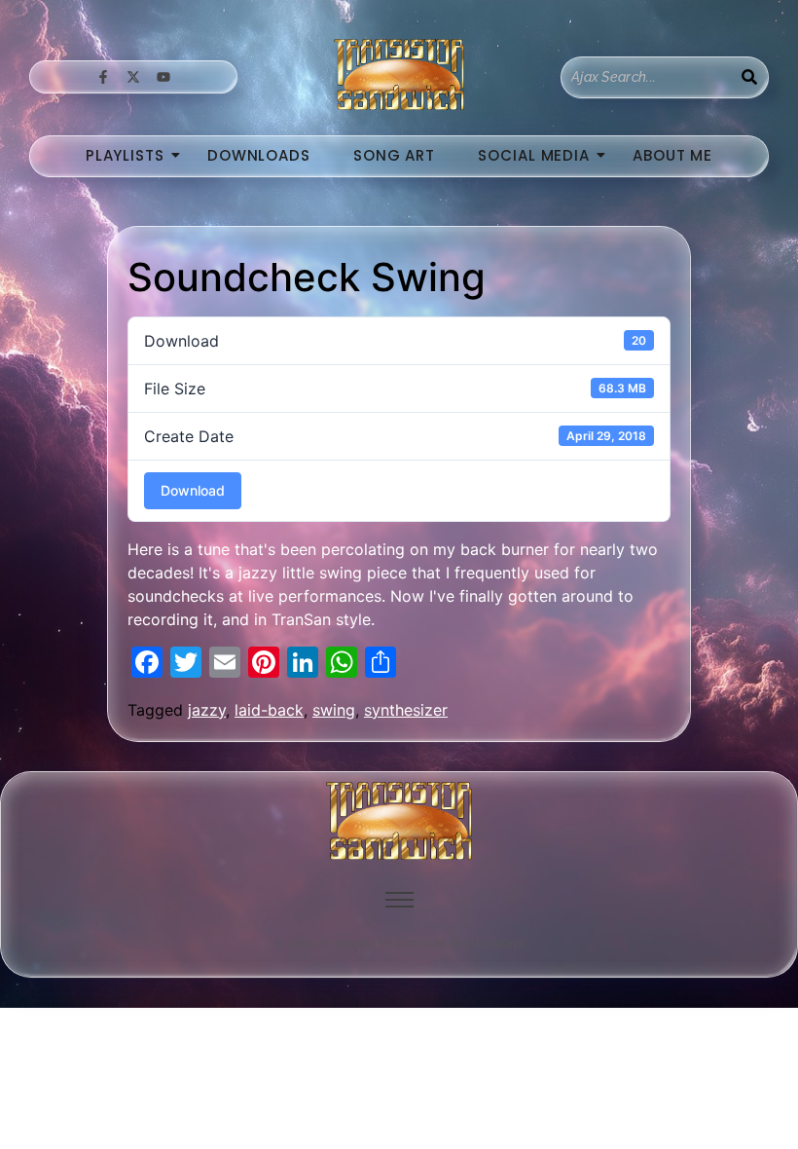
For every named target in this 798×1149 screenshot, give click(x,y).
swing (333, 710)
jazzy (207, 710)
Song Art (394, 155)
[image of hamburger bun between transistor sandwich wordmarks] (399, 821)
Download (193, 490)
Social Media (534, 155)
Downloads (258, 155)
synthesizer (406, 710)
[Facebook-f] (102, 77)
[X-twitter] (133, 77)
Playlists (125, 155)
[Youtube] (163, 77)
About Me (672, 155)
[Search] (749, 77)
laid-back (269, 710)
